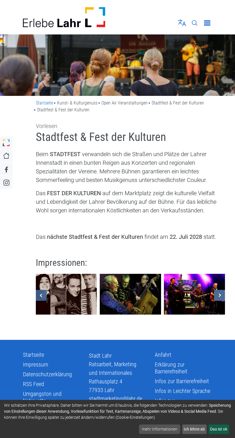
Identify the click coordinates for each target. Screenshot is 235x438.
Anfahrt (163, 354)
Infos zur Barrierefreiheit (182, 381)
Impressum (35, 364)
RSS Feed (33, 384)
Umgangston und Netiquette (42, 397)
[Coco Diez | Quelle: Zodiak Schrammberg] (66, 294)
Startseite (44, 103)
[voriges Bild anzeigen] (41, 295)
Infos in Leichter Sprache (182, 390)
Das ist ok (218, 429)
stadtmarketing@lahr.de (115, 398)
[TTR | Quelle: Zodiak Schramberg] (194, 294)
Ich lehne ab (194, 429)
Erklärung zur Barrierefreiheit (171, 368)
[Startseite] (68, 17)
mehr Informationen (159, 429)
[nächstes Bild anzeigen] (219, 295)
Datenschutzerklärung (47, 374)
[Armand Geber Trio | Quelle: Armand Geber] (130, 294)
